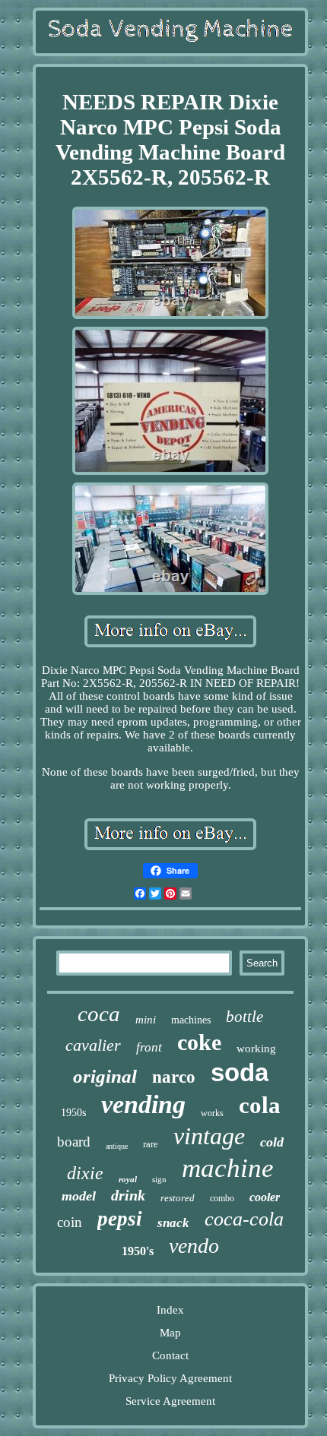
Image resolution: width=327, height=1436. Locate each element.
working (256, 1048)
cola (260, 1105)
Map (170, 1333)
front (149, 1047)
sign (159, 1179)
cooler (264, 1197)
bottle (244, 1016)
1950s (73, 1112)
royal (128, 1179)
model (79, 1196)
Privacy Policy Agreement (170, 1378)
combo (222, 1198)
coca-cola (244, 1219)
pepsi (119, 1218)
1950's (138, 1251)
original (105, 1076)
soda (239, 1072)
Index (170, 1310)
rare (150, 1144)
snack (173, 1223)
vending (143, 1104)
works (212, 1113)
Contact (170, 1355)
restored (177, 1198)
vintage (209, 1136)
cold (272, 1142)
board (73, 1142)
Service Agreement (170, 1401)
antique (117, 1146)
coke (199, 1042)
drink (128, 1195)
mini (145, 1020)
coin (69, 1222)
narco (173, 1077)
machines (191, 1020)
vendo (194, 1245)
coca (99, 1013)
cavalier (93, 1045)
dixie (85, 1173)
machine (228, 1168)
